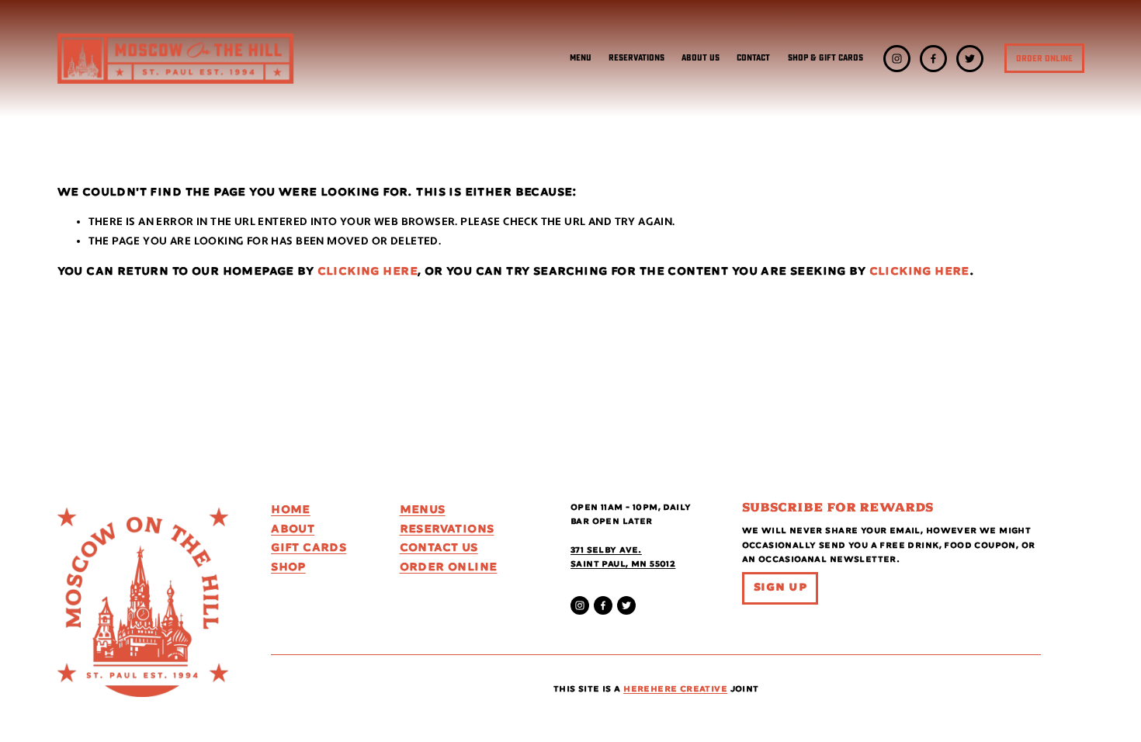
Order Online (1044, 59)
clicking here (367, 271)
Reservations (636, 58)
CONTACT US (439, 548)
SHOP (288, 567)
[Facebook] (933, 58)
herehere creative (675, 689)
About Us (700, 58)
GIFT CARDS (308, 548)
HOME (290, 509)
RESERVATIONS (447, 529)
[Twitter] (969, 58)
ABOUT (292, 529)
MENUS (423, 509)
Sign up (780, 587)
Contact (753, 58)
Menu (580, 58)
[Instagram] (896, 58)
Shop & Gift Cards (825, 58)
